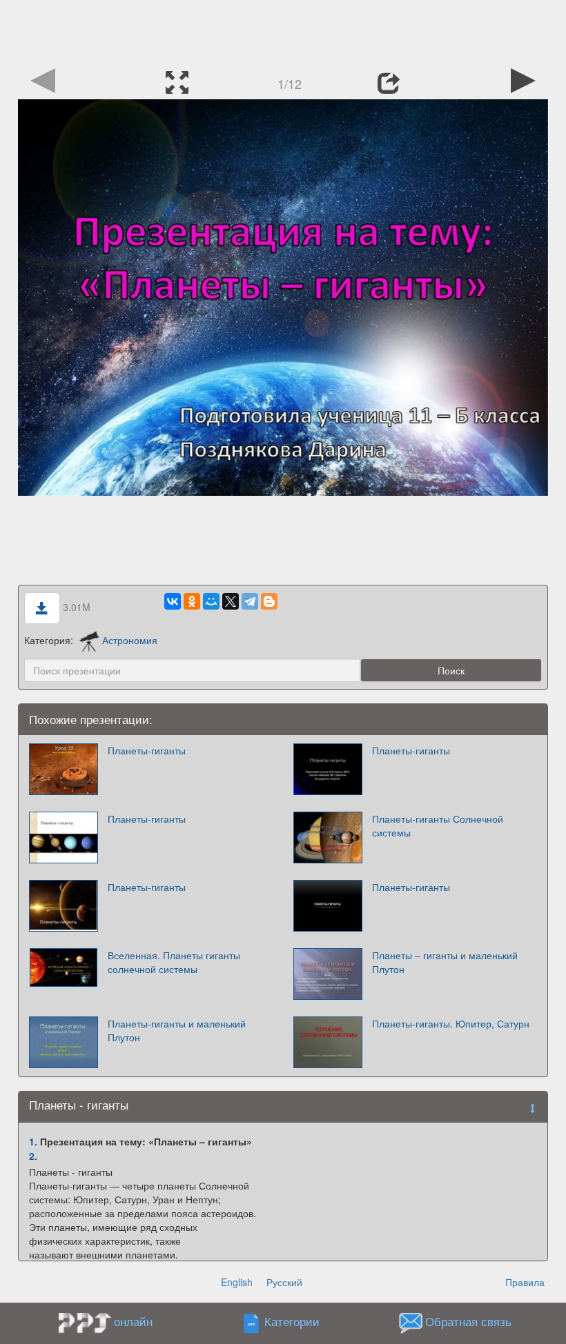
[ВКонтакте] (172, 601)
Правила (525, 1282)
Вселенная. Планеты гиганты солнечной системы (174, 962)
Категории (292, 1322)
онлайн (133, 1321)
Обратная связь (468, 1322)
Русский (284, 1282)
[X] (230, 601)
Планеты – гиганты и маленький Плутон (445, 962)
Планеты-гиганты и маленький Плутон (177, 1030)
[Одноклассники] (192, 601)
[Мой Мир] (211, 601)
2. (33, 1156)
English (237, 1282)
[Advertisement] (283, 31)
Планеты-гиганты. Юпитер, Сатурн (450, 1023)
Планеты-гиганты (147, 750)
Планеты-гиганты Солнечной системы (437, 825)
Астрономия (129, 640)
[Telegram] (250, 601)
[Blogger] (269, 601)
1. (33, 1141)
